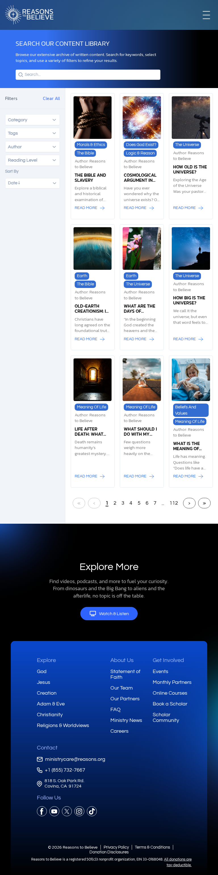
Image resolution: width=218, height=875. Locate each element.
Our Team (121, 688)
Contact (47, 748)
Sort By (11, 171)
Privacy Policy (116, 847)
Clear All (51, 98)
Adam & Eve (51, 704)
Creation (46, 693)
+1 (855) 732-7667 (65, 770)
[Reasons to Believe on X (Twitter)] (67, 811)
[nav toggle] (206, 14)
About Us (122, 660)
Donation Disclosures (109, 852)
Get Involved (168, 660)
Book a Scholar (170, 704)
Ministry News (126, 720)
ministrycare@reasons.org (75, 759)
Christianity (50, 714)
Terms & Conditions (152, 847)
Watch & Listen (114, 613)
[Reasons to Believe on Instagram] (79, 811)
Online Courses (170, 693)
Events (160, 671)
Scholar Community (166, 717)
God (42, 671)
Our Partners (125, 698)
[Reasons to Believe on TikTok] (92, 811)
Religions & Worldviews (63, 725)
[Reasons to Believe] (29, 14)
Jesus (43, 682)
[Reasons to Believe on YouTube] (54, 811)
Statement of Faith (125, 674)
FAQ (115, 709)
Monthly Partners (172, 682)
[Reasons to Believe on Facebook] (42, 811)
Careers (119, 731)
